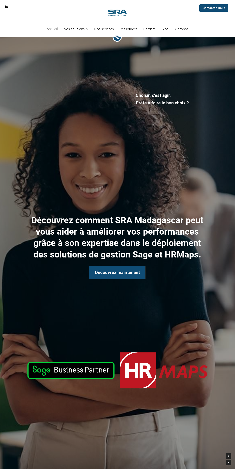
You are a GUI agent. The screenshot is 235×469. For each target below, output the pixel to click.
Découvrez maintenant (117, 272)
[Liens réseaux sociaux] (6, 6)
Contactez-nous (214, 8)
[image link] (71, 370)
